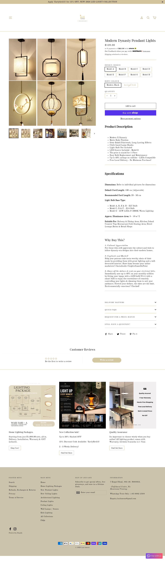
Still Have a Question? (117, 324)
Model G (134, 75)
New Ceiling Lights (49, 494)
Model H (146, 75)
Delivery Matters (114, 302)
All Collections (47, 517)
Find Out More (66, 453)
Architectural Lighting (50, 498)
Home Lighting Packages (51, 486)
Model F (122, 75)
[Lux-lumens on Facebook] (10, 528)
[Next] (94, 133)
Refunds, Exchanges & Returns (22, 490)
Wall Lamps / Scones (50, 509)
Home (43, 482)
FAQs (43, 520)
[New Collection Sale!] (82, 405)
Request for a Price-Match (120, 317)
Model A (110, 69)
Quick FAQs (111, 310)
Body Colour (112, 81)
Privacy (12, 494)
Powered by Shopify (15, 533)
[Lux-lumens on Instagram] (15, 528)
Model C (134, 69)
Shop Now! (15, 448)
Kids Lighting (46, 513)
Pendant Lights (47, 501)
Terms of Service (16, 498)
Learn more (146, 51)
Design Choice (113, 65)
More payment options (130, 119)
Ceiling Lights (47, 505)
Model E (110, 75)
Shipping (108, 54)
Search (12, 482)
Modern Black (113, 85)
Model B (122, 69)
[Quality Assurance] (132, 405)
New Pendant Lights (49, 490)
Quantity (110, 91)
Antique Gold (130, 85)
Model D (146, 69)
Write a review (107, 360)
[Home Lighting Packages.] (32, 405)
